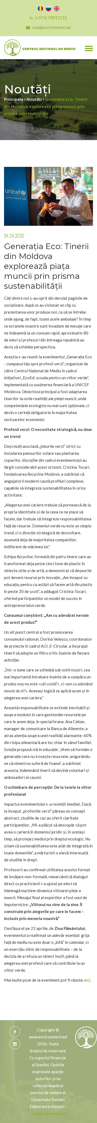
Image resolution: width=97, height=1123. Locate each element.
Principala (14, 99)
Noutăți (35, 99)
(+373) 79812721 (51, 17)
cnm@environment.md (51, 27)
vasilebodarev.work (48, 1113)
